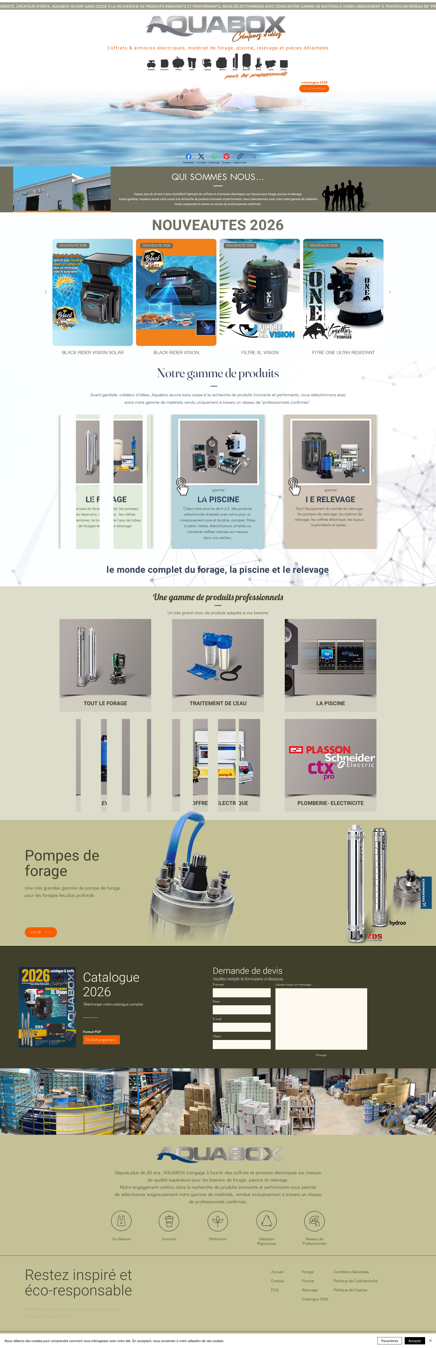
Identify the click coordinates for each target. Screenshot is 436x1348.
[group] (218, 300)
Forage (308, 1272)
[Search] (254, 157)
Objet (217, 1036)
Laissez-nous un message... (294, 984)
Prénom (218, 984)
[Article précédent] (46, 292)
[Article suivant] (390, 292)
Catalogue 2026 (315, 1299)
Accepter (415, 1340)
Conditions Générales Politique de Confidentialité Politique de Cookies (356, 1281)
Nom (216, 1001)
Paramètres (389, 1340)
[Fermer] (430, 1340)
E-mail (217, 1018)
